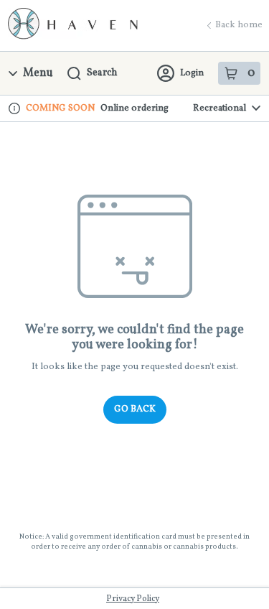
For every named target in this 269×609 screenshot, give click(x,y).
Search (102, 73)
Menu (38, 73)
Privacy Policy (132, 599)
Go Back (135, 409)
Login (192, 73)
